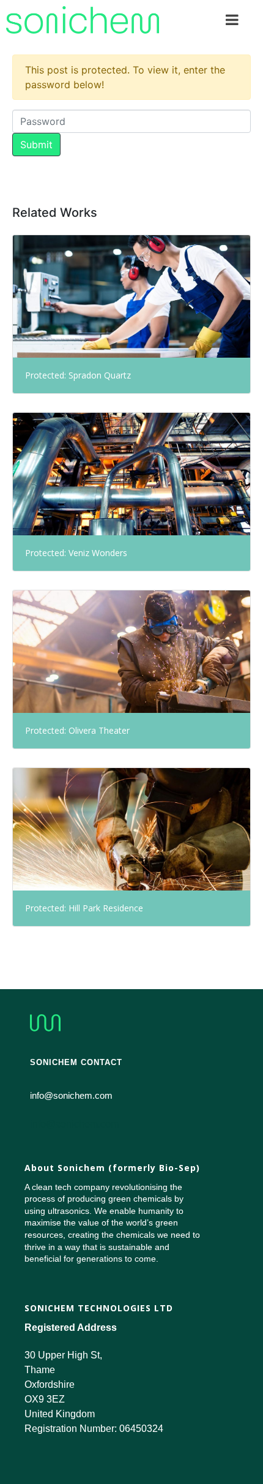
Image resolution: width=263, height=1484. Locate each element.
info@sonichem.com (74, 1124)
